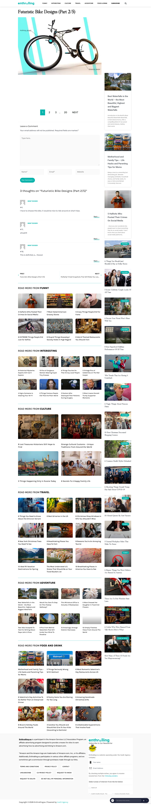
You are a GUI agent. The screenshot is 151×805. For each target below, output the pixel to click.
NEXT (75, 112)
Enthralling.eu (25, 739)
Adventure (89, 3)
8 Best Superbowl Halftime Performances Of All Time (114, 348)
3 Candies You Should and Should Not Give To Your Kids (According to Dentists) (59, 727)
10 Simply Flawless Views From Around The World (91, 630)
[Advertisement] (59, 91)
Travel (78, 3)
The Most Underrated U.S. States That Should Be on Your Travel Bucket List (59, 569)
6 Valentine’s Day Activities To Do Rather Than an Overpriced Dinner (30, 699)
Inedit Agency (62, 802)
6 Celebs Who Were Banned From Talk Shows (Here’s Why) (117, 628)
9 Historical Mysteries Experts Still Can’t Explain (26, 372)
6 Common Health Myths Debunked (118, 461)
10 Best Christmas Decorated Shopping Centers (115, 433)
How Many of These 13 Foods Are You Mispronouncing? (117, 656)
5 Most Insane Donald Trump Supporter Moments (91, 395)
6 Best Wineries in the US (57, 516)
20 (65, 112)
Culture (68, 3)
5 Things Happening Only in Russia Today (37, 481)
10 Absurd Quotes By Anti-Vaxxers (118, 515)
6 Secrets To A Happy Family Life (75, 481)
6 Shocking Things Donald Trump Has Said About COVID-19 (117, 488)
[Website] (87, 172)
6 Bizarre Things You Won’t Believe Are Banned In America (118, 571)
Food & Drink (102, 3)
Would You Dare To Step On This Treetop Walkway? (49, 604)
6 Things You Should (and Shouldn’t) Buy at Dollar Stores (116, 262)
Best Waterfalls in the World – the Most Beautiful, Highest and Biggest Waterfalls (118, 103)
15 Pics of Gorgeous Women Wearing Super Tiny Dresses (48, 372)
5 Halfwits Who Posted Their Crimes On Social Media (117, 217)
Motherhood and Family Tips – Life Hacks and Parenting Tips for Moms (31, 672)
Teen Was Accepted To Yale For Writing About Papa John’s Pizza (26, 630)
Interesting (56, 3)
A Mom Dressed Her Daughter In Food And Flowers (91, 604)
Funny (44, 3)
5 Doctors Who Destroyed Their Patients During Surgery (70, 395)
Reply (96, 216)
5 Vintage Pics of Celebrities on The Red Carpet (91, 372)
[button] (125, 3)
